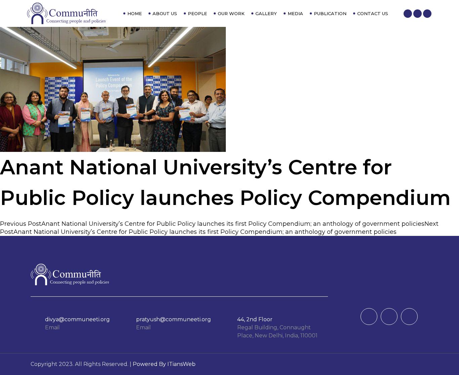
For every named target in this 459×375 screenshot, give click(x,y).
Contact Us (372, 13)
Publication (330, 13)
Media (295, 13)
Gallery (266, 13)
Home (134, 13)
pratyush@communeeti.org (173, 319)
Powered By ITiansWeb (164, 364)
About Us (165, 13)
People (197, 13)
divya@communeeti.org (77, 319)
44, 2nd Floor (255, 319)
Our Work (231, 13)
